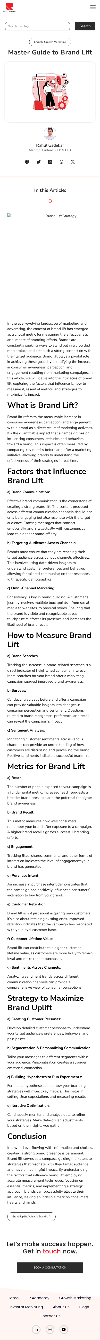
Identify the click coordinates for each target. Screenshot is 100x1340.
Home (13, 1297)
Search (85, 26)
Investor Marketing (26, 1306)
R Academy (39, 1297)
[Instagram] (50, 1329)
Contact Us (50, 1315)
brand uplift (19, 1216)
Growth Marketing (55, 42)
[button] (93, 7)
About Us (61, 1306)
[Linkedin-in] (36, 1329)
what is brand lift (39, 1216)
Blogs (84, 1306)
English (38, 42)
